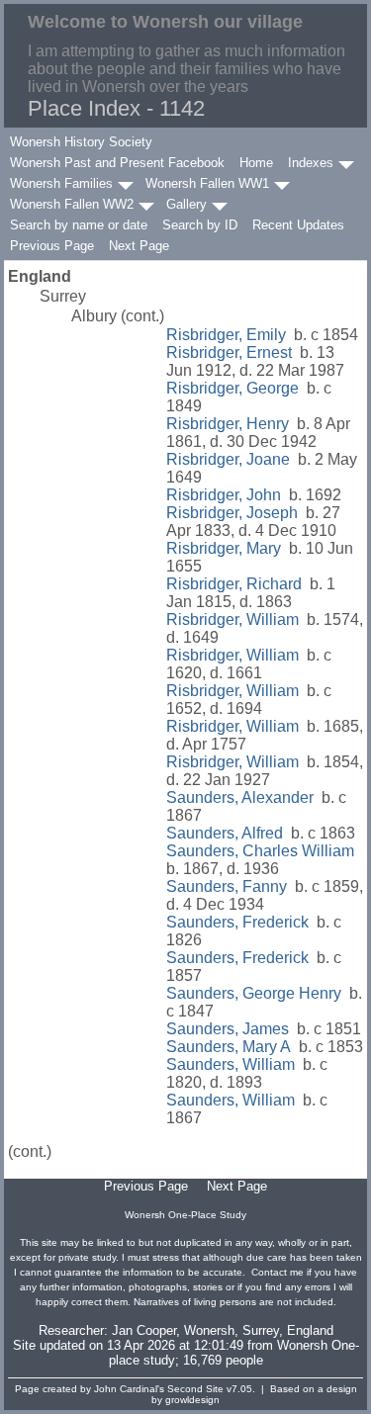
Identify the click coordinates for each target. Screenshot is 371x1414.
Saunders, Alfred (224, 833)
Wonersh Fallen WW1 (207, 183)
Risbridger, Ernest (229, 352)
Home (256, 162)
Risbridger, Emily (226, 334)
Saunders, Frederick (237, 922)
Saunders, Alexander (240, 797)
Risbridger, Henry (227, 423)
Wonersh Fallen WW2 (72, 204)
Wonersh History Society (81, 141)
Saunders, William (230, 1064)
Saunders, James (227, 1028)
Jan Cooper (144, 1330)
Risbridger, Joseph (232, 512)
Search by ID (199, 225)
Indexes (310, 162)
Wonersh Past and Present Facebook (117, 162)
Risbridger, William (232, 619)
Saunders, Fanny (226, 886)
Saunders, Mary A (228, 1046)
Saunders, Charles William (260, 850)
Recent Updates (298, 225)
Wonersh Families (61, 183)
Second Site (195, 1388)
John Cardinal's (129, 1388)
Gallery (186, 204)
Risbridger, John (223, 494)
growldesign (192, 1399)
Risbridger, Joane (228, 459)
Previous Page (52, 245)
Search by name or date (78, 225)
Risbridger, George (232, 388)
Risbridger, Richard (234, 583)
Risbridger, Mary (223, 548)
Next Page (139, 245)
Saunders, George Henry (253, 993)
